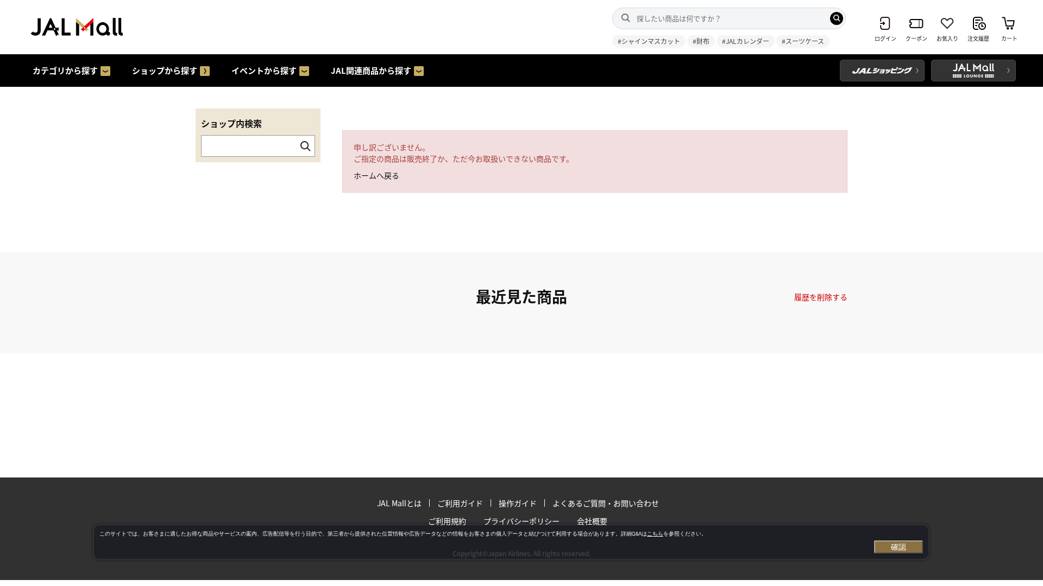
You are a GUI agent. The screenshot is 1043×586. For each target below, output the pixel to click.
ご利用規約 (447, 520)
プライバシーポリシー (521, 520)
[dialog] (511, 542)
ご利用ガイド (460, 503)
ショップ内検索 (231, 123)
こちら (655, 534)
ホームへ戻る (376, 175)
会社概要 (592, 520)
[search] (836, 18)
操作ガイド (518, 503)
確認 (898, 547)
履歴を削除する (820, 296)
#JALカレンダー (745, 41)
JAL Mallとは (399, 503)
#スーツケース (803, 41)
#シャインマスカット (649, 41)
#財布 (701, 41)
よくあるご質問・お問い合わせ (605, 503)
